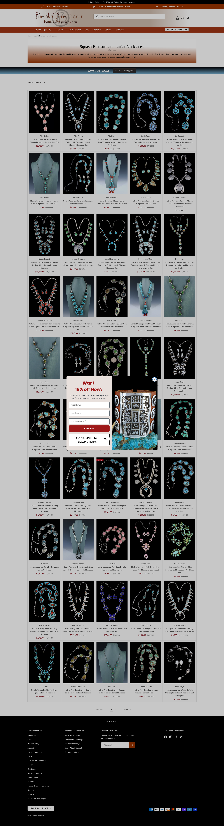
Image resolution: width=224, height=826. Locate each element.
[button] (89, 440)
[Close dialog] (154, 379)
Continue (89, 428)
